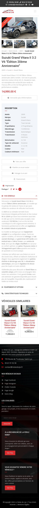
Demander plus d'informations (21, 98)
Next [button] (34, 43)
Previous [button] (4, 43)
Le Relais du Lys (20, 502)
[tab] (19, 197)
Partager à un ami (21, 173)
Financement (20, 179)
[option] (19, 28)
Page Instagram (10, 383)
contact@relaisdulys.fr (16, 4)
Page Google (9, 390)
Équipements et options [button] (13, 287)
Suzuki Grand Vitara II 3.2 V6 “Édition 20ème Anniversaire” (10, 324)
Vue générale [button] (9, 196)
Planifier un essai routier (20, 167)
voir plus (10, 453)
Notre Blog (8, 394)
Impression (9, 186)
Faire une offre (21, 162)
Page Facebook (10, 380)
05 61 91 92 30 (27, 2)
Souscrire (7, 424)
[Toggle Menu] (35, 11)
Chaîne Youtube (10, 387)
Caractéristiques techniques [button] (16, 293)
